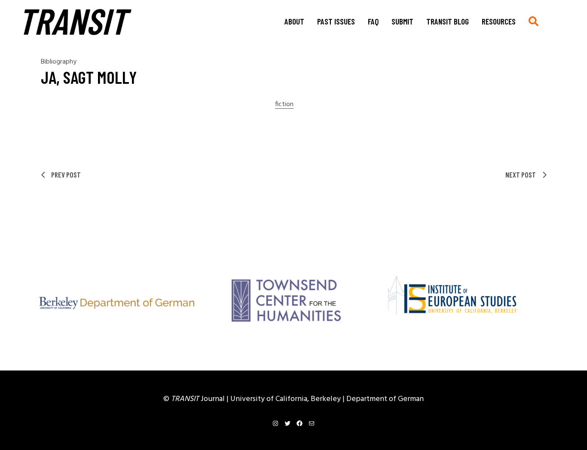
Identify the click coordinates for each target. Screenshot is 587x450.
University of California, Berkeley (286, 399)
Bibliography (58, 61)
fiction (284, 104)
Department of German (385, 399)
